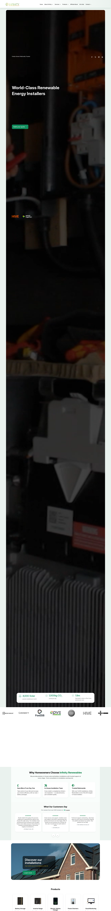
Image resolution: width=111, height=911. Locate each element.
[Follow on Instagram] (99, 57)
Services (57, 4)
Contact (88, 4)
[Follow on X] (95, 57)
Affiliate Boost (74, 4)
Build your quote (19, 127)
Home (41, 4)
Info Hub (81, 4)
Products (64, 4)
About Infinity (48, 4)
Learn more (28, 873)
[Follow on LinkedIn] (102, 57)
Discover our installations (33, 861)
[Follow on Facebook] (92, 57)
